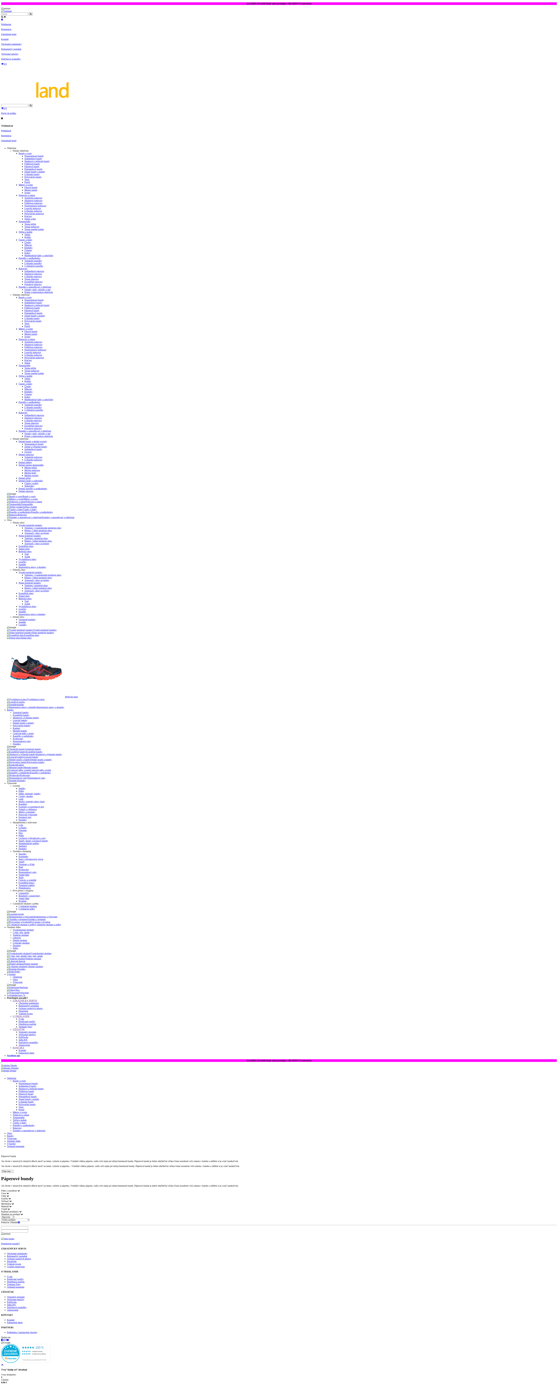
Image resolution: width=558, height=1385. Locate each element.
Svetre (27, 192)
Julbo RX (23, 1040)
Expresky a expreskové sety (31, 807)
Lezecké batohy (20, 720)
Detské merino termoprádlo (31, 465)
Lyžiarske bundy (32, 174)
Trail (26, 554)
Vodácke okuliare (21, 935)
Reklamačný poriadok (11, 49)
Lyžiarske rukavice (33, 276)
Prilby (21, 791)
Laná (21, 799)
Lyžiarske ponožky (33, 263)
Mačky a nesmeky (27, 812)
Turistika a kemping (36, 919)
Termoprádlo (24, 221)
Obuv (15, 979)
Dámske (14, 1068)
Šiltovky (28, 245)
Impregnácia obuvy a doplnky (32, 567)
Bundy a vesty (25, 153)
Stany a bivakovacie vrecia (31, 859)
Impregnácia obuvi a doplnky (32, 614)
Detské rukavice (26, 491)
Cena (4, 1193)
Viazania (23, 830)
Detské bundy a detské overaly (33, 441)
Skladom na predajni (11, 1214)
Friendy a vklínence (28, 809)
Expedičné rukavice (33, 281)
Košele (27, 237)
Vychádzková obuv (27, 559)
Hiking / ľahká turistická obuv (38, 530)
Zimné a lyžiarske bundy (35, 446)
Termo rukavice (31, 279)
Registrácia (6, 29)
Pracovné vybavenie (28, 814)
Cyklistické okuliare (28, 906)
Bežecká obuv (25, 551)
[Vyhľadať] (31, 105)
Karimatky (23, 856)
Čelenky (28, 250)
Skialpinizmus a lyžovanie (45, 917)
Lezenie (20, 914)
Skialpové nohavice (33, 200)
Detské (12, 1070)
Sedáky (22, 788)
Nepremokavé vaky (22, 741)
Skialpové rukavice (33, 274)
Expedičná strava (26, 882)
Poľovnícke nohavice (34, 213)
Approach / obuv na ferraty (36, 533)
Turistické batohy (21, 712)
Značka (5, 1198)
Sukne (27, 363)
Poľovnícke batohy (21, 725)
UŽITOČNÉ (19, 1029)
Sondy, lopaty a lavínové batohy (33, 841)
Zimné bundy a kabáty (34, 172)
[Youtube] (7, 1340)
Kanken (16, 728)
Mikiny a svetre (26, 185)
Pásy (21, 833)
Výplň (4, 1209)
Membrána (6, 1204)
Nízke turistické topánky (30, 536)
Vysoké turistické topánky (30, 525)
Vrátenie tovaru (26, 1013)
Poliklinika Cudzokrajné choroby (22, 1332)
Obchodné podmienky (11, 44)
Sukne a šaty (30, 219)
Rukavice (23, 268)
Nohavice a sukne (27, 195)
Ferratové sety (25, 817)
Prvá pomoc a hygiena (40, 922)
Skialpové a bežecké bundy (37, 161)
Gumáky (23, 625)
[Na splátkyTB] (7, 1238)
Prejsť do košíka (8, 113)
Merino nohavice (32, 470)
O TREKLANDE (21, 1016)
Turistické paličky (27, 885)
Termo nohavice (31, 226)
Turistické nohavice (33, 198)
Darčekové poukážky (11, 59)
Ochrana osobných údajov (31, 1008)
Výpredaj (11, 974)
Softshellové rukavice (34, 271)
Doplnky (17, 744)
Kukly (27, 253)
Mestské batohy (20, 731)
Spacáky (22, 854)
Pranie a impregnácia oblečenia (38, 292)
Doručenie (23, 1011)
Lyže (21, 825)
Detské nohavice (26, 454)
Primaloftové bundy (33, 169)
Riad (21, 867)
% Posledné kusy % (16, 995)
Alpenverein (24, 1045)
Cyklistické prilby (27, 909)
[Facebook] (2, 1340)
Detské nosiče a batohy (23, 723)
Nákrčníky (29, 486)
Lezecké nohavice (32, 208)
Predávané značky (27, 1021)
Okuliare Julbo (13, 1141)
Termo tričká (30, 224)
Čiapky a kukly (31, 483)
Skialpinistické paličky (29, 843)
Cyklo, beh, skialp (21, 932)
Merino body (30, 473)
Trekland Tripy (25, 1027)
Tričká (27, 234)
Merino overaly (31, 475)
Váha (4, 1196)
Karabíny (23, 804)
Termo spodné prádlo (34, 229)
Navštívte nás (13, 1055)
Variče (21, 862)
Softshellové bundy (33, 158)
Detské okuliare (20, 940)
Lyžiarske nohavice (33, 211)
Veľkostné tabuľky (9, 54)
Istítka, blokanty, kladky (30, 793)
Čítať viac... (7, 1171)
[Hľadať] (31, 14)
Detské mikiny (25, 462)
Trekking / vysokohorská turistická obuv (42, 528)
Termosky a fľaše (27, 864)
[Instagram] (5, 1340)
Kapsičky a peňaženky (23, 736)
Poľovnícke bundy (33, 177)
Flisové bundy (30, 187)
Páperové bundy (31, 166)
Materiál (5, 1206)
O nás (21, 1019)
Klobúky (28, 247)
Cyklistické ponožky (33, 266)
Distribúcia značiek (27, 1024)
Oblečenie (17, 977)
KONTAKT (18, 1047)
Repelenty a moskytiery (29, 896)
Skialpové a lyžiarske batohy (26, 718)
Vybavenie (18, 982)
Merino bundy (30, 190)
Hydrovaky (18, 738)
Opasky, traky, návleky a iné (37, 289)
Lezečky (22, 562)
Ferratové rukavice (33, 284)
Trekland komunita (15, 1146)
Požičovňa (23, 1037)
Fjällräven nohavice (33, 203)
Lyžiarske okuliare (21, 943)
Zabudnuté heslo (8, 34)
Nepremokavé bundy (34, 156)
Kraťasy (28, 216)
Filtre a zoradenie (9, 1190)
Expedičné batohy (21, 715)
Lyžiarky (23, 827)
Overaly (28, 452)
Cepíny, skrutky (26, 796)
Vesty (26, 179)
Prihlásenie (6, 24)
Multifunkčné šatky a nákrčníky (38, 255)
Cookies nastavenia (16, 1266)
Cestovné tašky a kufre (23, 733)
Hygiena (22, 901)
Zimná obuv (24, 549)
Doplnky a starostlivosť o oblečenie (35, 287)
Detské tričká (25, 478)
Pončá (27, 182)
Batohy (10, 710)
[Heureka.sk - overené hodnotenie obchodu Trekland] (26, 1362)
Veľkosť (5, 1201)
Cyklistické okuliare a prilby (48, 924)
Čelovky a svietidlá (27, 880)
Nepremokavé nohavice (35, 206)
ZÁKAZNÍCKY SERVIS (25, 1000)
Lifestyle (17, 937)
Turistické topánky (27, 619)
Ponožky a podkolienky (29, 258)
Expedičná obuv (26, 546)
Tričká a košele (25, 232)
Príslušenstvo (25, 888)
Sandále (22, 564)
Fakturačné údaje (26, 1053)
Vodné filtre (24, 875)
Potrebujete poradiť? (10, 1243)
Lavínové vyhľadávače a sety (32, 838)
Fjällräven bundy (32, 164)
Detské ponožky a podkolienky (33, 488)
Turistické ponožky (33, 261)
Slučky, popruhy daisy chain (32, 801)
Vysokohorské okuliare (23, 930)
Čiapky (27, 242)
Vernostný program (27, 1032)
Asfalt (27, 556)
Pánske (13, 1065)
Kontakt (5, 39)
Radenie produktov (10, 1211)
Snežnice (23, 846)
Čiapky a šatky (25, 240)
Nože (21, 877)
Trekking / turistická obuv (36, 538)
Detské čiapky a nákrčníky (31, 481)
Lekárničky (24, 893)
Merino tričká (30, 467)
